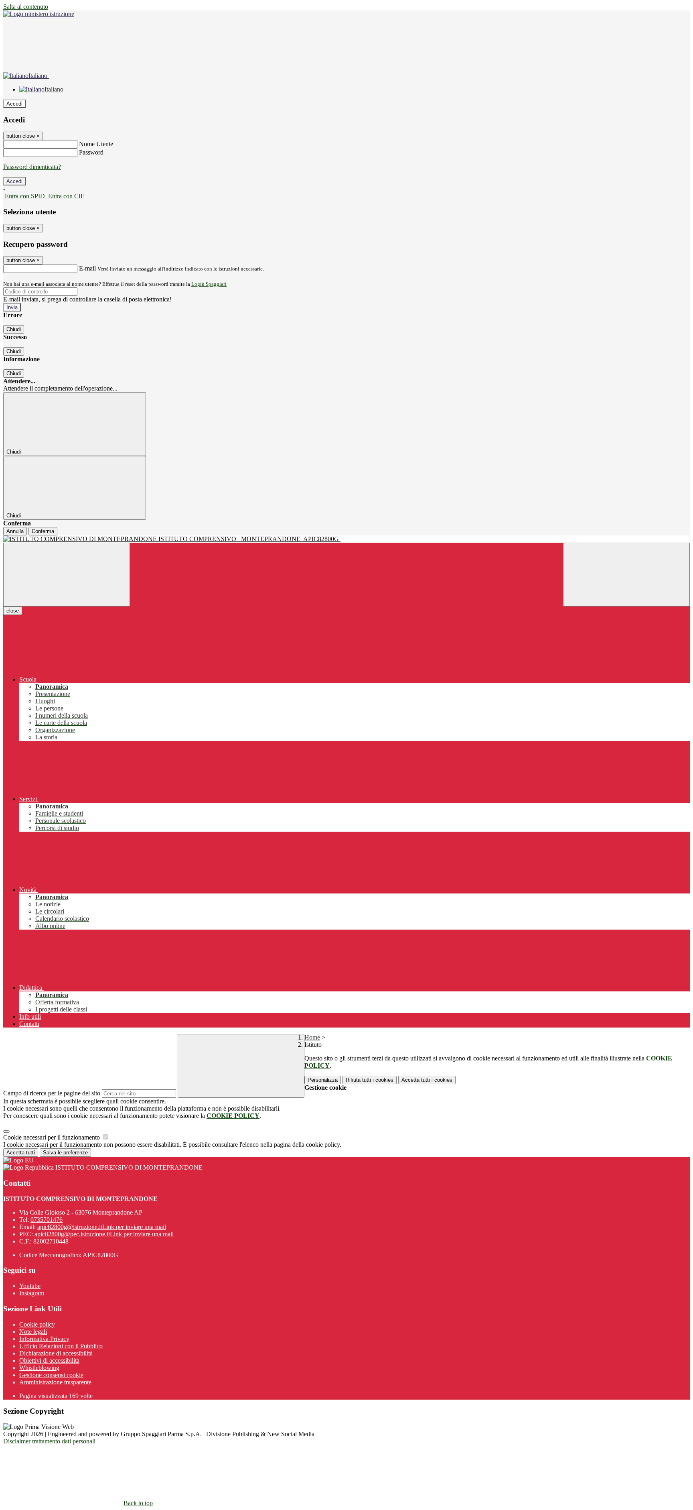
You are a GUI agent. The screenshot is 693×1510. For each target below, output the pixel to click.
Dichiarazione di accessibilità (56, 1353)
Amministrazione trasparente (55, 1382)
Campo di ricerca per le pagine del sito (51, 1093)
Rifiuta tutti (369, 1080)
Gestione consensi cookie (51, 1375)
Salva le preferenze (65, 1153)
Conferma (43, 531)
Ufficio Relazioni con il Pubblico (61, 1346)
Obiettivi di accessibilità (49, 1360)
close (12, 611)
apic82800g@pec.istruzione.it (104, 1234)
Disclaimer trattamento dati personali (49, 1441)
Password (91, 152)
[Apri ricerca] (626, 574)
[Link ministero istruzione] (38, 13)
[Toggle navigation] (66, 574)
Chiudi (13, 329)
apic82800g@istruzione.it (101, 1226)
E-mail (87, 268)
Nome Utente (96, 143)
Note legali (33, 1331)
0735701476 (46, 1219)
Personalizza (323, 1080)
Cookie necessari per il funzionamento (52, 1137)
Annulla (15, 531)
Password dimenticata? (32, 166)
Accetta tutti (426, 1080)
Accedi (14, 104)
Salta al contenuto (25, 6)
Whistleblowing (39, 1367)
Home (312, 1037)
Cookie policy (37, 1324)
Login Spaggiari (209, 284)
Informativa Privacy (44, 1338)
